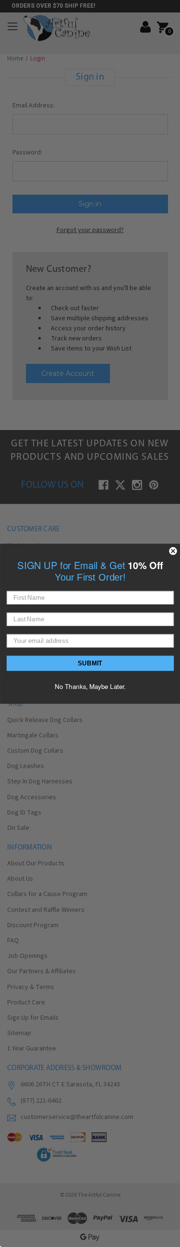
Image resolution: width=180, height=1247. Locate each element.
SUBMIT (90, 662)
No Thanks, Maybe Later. (90, 685)
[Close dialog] (173, 551)
